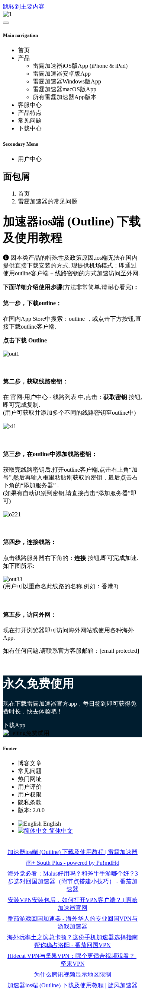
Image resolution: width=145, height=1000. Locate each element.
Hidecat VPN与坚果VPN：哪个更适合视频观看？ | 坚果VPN (72, 960)
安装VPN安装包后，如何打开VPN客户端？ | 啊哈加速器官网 (73, 904)
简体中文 (60, 830)
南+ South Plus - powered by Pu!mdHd (72, 863)
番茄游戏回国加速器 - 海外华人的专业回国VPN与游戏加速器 (72, 922)
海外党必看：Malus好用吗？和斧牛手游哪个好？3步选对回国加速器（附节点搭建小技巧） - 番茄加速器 (72, 881)
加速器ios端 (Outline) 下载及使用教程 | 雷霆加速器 (72, 852)
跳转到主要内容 (24, 6)
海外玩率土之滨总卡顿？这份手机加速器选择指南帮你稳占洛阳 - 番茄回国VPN (72, 941)
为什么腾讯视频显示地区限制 (72, 974)
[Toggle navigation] (6, 23)
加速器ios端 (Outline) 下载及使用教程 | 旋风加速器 (72, 985)
